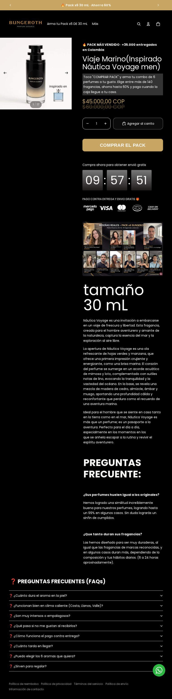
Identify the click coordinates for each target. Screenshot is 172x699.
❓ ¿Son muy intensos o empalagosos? (39, 616)
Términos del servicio (88, 684)
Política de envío (116, 684)
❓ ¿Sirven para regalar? (28, 666)
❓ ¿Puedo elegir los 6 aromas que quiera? (42, 656)
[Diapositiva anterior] (10, 5)
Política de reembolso (24, 684)
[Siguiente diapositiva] (158, 5)
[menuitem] (95, 24)
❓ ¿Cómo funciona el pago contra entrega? (44, 636)
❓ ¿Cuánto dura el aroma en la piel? (38, 595)
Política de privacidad (56, 684)
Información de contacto (26, 689)
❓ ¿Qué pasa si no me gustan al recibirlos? (43, 626)
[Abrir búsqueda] (139, 24)
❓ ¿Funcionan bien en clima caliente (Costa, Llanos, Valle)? (56, 605)
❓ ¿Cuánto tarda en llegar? (31, 646)
